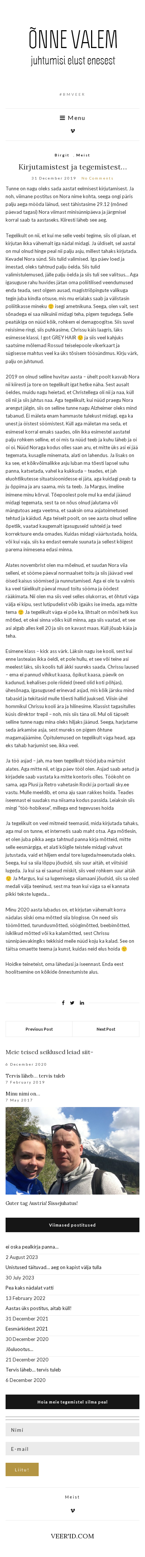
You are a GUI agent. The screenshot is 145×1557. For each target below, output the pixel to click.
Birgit (62, 155)
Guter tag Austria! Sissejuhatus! (42, 1203)
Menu (76, 118)
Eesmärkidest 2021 (27, 1329)
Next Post (106, 1029)
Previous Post (39, 1029)
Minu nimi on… (23, 1094)
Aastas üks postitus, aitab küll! (39, 1308)
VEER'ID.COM (72, 1536)
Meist (83, 155)
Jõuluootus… (19, 1349)
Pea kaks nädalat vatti (30, 1288)
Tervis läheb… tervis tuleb (35, 1076)
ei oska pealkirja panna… (32, 1247)
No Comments (97, 178)
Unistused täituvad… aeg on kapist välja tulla (54, 1267)
